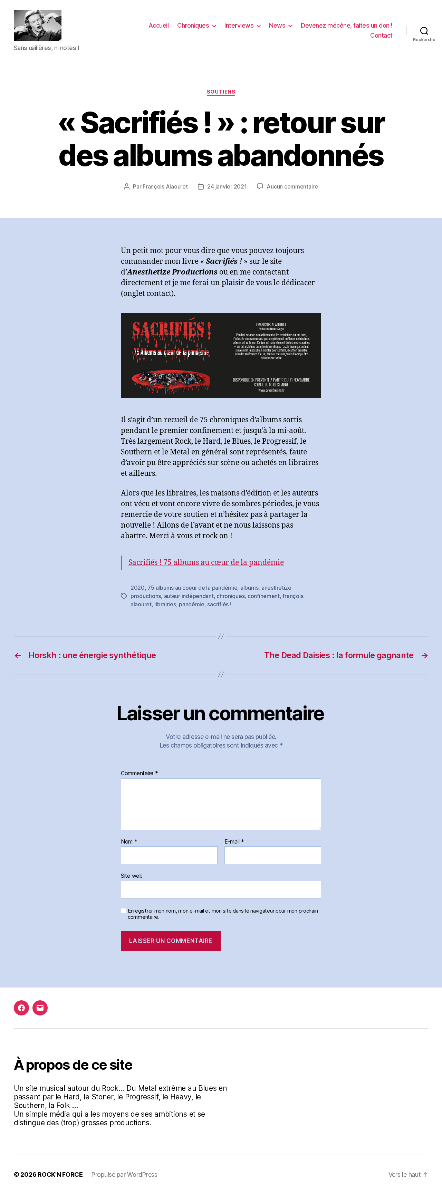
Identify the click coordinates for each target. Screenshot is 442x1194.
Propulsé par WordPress (124, 1174)
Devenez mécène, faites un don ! (347, 25)
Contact (381, 35)
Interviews (238, 25)
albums (249, 587)
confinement (264, 596)
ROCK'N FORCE (60, 1174)
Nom (129, 842)
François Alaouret (165, 186)
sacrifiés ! (219, 604)
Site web (132, 875)
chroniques (230, 596)
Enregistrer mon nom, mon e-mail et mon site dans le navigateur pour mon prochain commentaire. (223, 914)
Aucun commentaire (292, 186)
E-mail (234, 842)
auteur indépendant (189, 596)
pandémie (191, 604)
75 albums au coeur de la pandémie (192, 587)
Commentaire (139, 773)
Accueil (158, 25)
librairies (165, 604)
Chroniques (193, 25)
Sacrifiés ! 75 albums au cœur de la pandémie (206, 562)
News (277, 25)
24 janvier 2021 (227, 186)
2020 (138, 587)
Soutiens (221, 92)
